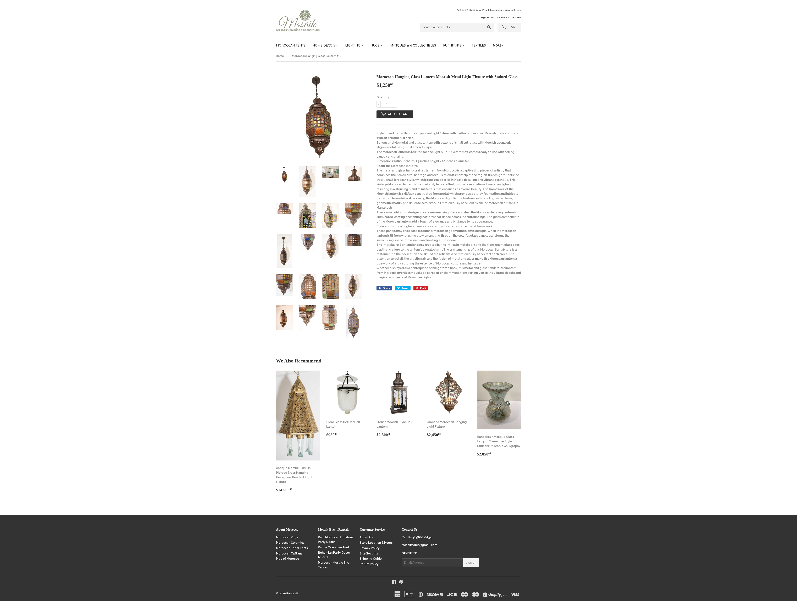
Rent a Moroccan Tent (333, 547)
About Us (366, 537)
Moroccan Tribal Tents (292, 548)
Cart (512, 27)
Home (280, 56)
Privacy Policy (370, 548)
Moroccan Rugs (287, 537)
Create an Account (508, 17)
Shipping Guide (371, 558)
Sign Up (471, 562)
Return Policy (369, 564)
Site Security (369, 553)
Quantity (382, 97)
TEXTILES (479, 45)
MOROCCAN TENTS (291, 45)
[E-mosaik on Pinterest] (401, 582)
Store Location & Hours (376, 542)
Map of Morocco (287, 558)
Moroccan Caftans (289, 553)
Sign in (485, 17)
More (497, 45)
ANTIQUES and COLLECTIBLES (413, 45)
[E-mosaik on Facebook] (394, 582)
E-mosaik (292, 593)
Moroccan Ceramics (290, 542)
